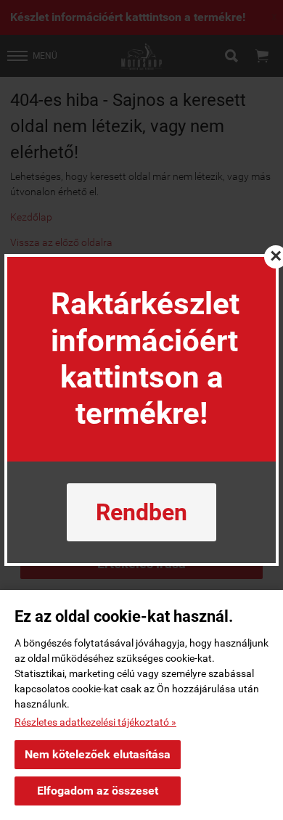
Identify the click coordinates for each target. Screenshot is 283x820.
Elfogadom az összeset (97, 791)
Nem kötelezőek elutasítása (98, 754)
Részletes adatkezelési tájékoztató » (95, 722)
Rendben (141, 512)
